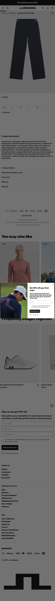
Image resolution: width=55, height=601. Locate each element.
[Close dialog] (52, 284)
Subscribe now (34, 311)
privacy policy (35, 314)
